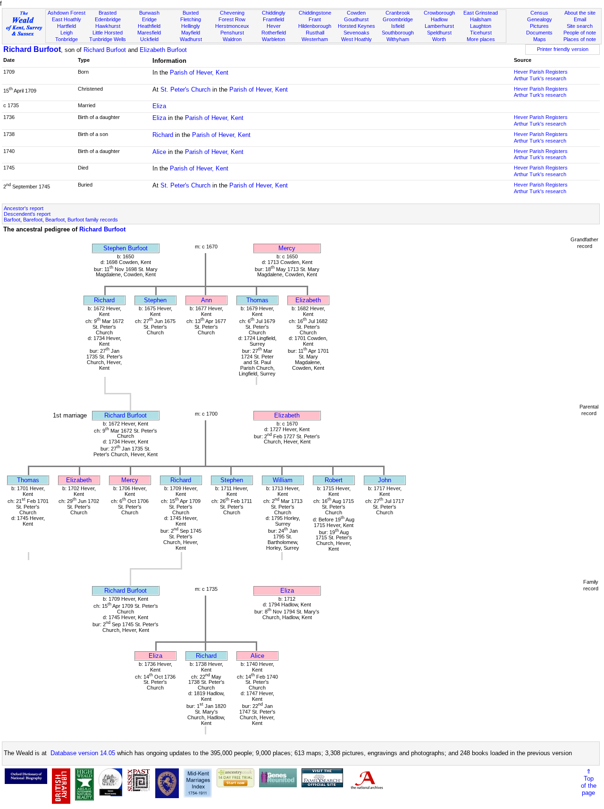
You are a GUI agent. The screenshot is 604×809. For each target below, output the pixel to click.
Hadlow (439, 19)
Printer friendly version (562, 49)
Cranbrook (398, 13)
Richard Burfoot (32, 49)
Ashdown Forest (66, 13)
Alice (159, 151)
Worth (439, 39)
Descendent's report (27, 214)
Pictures (539, 26)
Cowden (356, 13)
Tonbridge (66, 39)
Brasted (108, 13)
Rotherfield (273, 32)
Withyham (397, 39)
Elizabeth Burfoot (163, 49)
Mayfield (190, 32)
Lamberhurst (439, 26)
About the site (580, 13)
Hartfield (66, 26)
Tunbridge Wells (107, 39)
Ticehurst (481, 32)
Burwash (149, 13)
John (384, 480)
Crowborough (439, 13)
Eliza (159, 106)
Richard (162, 134)
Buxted (191, 13)
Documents (539, 32)
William (283, 480)
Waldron (232, 39)
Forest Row (231, 19)
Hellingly (190, 26)
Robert (334, 480)
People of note (579, 32)
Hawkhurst (107, 26)
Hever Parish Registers (541, 72)
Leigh (66, 32)
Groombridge (398, 19)
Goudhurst (356, 19)
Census (539, 13)
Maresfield (149, 32)
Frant (315, 19)
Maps (539, 39)
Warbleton (273, 39)
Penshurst (232, 32)
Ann (206, 300)
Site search (580, 26)
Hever (274, 26)
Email (580, 19)
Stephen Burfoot (125, 248)
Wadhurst (191, 39)
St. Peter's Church (185, 89)
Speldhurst (439, 32)
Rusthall (315, 32)
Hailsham (480, 19)
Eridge (149, 19)
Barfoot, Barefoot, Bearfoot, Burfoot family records (61, 219)
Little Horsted (107, 32)
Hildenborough (314, 26)
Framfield (273, 19)
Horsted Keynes (356, 26)
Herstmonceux (232, 26)
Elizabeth (308, 300)
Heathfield (149, 26)
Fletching (190, 19)
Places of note (579, 39)
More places (481, 39)
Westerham (315, 39)
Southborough (398, 32)
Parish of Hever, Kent (199, 72)
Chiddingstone (315, 13)
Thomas (257, 300)
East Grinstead (480, 13)
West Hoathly (356, 39)
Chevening (232, 13)
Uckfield (149, 39)
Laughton (480, 26)
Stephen (155, 300)
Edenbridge (108, 19)
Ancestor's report (23, 208)
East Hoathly (66, 19)
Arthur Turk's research (540, 78)
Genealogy (539, 19)
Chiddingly (273, 13)
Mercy (286, 248)
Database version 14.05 (82, 753)
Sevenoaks (356, 32)
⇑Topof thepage (588, 782)
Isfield (397, 26)
